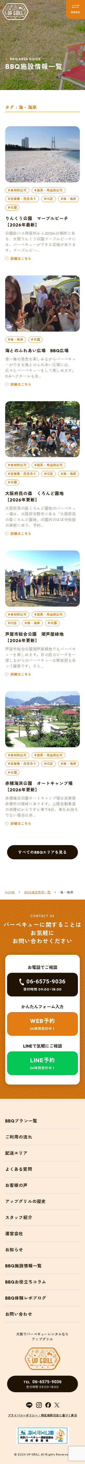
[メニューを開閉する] (75, 9)
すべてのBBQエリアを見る (42, 852)
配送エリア (16, 1153)
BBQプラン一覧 (21, 1121)
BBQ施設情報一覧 (23, 1266)
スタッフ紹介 (18, 1217)
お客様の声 (16, 1185)
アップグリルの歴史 (25, 1201)
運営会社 (14, 1233)
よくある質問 (18, 1169)
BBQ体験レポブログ (25, 1298)
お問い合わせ (18, 1314)
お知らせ (14, 1249)
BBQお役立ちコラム (25, 1282)
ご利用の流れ (18, 1137)
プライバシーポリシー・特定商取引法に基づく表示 (42, 1415)
